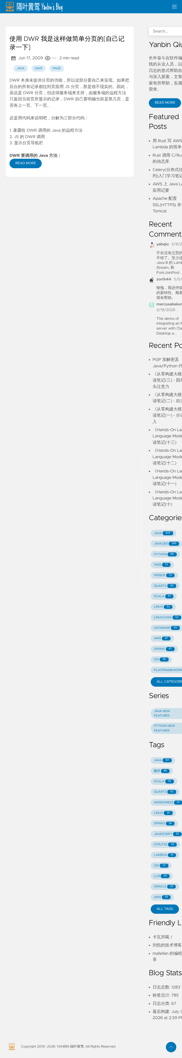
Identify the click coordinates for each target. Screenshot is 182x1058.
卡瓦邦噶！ (163, 937)
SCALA (162, 596)
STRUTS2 (164, 844)
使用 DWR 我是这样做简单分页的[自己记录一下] (66, 43)
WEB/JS (163, 575)
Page (57, 68)
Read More (25, 163)
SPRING (163, 649)
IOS (160, 659)
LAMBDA (163, 855)
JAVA (162, 533)
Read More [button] (165, 102)
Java (21, 68)
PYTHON (164, 554)
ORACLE (163, 886)
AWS (161, 638)
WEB (161, 564)
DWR (38, 68)
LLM (160, 876)
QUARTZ (163, 585)
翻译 (160, 771)
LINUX (162, 606)
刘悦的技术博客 (167, 945)
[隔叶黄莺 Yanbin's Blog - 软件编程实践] (85, 6)
